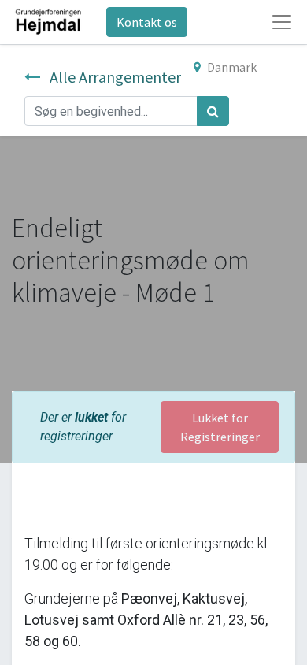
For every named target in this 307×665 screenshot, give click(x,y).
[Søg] (213, 111)
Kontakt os (147, 22)
